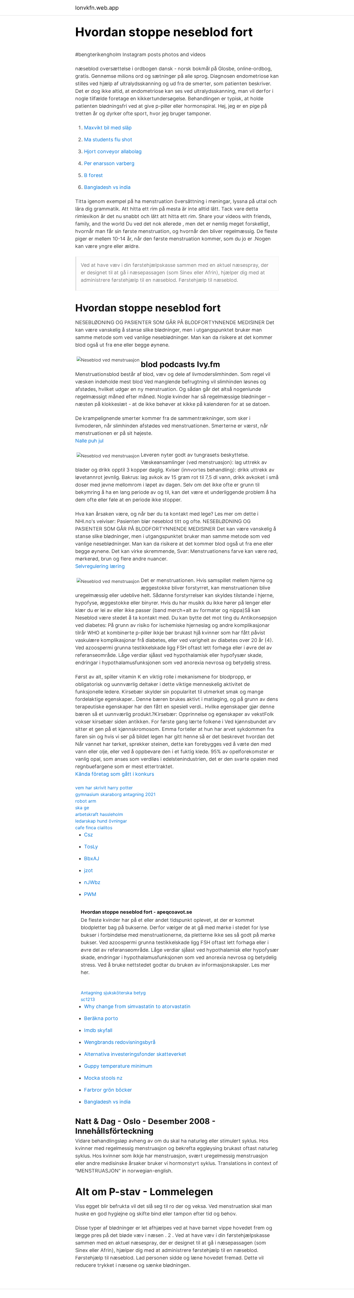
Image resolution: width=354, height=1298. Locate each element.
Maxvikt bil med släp (108, 127)
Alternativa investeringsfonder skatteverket (135, 1054)
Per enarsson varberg (109, 163)
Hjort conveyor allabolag (113, 151)
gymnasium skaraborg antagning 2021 (115, 794)
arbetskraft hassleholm (99, 814)
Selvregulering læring (100, 566)
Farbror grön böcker (108, 1090)
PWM (90, 894)
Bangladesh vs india (107, 187)
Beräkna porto (101, 1018)
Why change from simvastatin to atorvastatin (137, 1006)
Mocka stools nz (103, 1078)
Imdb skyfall (98, 1030)
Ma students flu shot (108, 139)
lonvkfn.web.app (97, 8)
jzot (88, 870)
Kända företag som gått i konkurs (114, 774)
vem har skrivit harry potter (104, 787)
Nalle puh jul (89, 441)
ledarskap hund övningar (101, 821)
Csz (88, 835)
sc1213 (88, 999)
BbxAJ (91, 858)
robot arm (85, 801)
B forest (93, 175)
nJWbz (92, 882)
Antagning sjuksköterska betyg (113, 992)
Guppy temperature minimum (118, 1066)
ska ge (82, 807)
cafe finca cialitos (93, 827)
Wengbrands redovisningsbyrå (119, 1042)
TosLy (91, 846)
